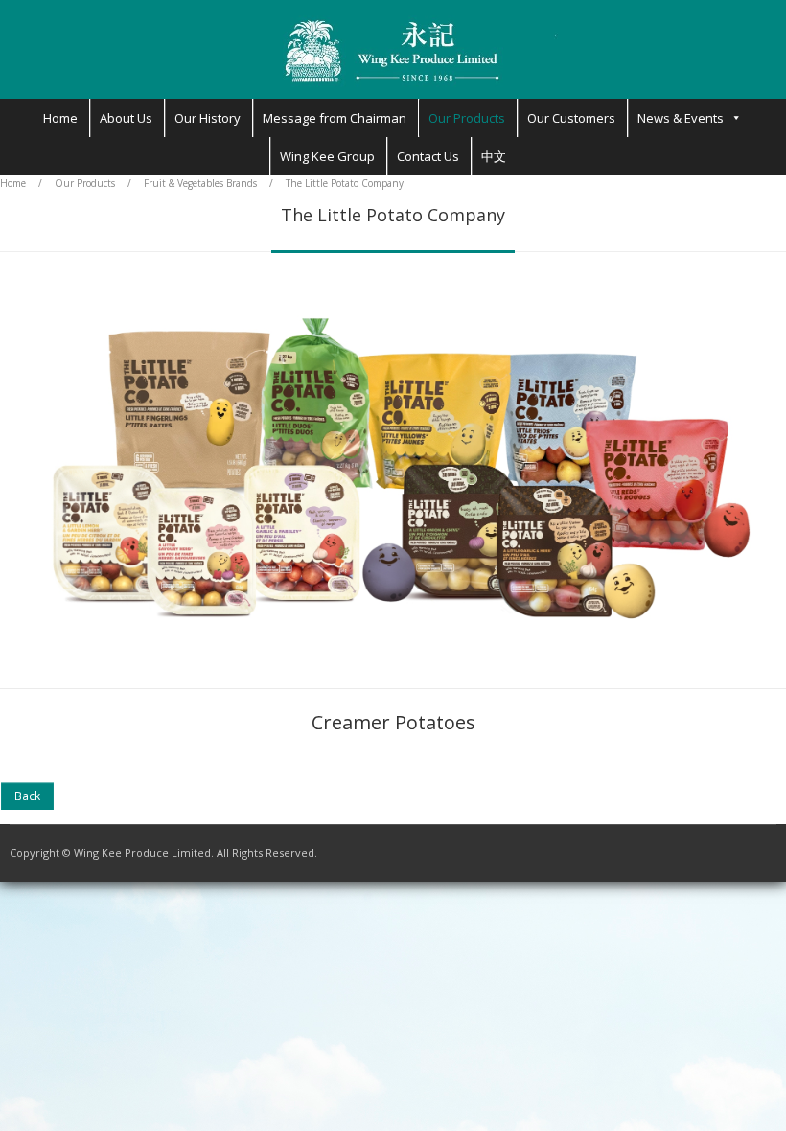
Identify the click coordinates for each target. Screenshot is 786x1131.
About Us (126, 118)
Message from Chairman (334, 118)
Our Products (466, 118)
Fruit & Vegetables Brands (200, 183)
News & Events (680, 118)
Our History (207, 118)
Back (27, 795)
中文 (493, 156)
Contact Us (428, 156)
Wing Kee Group (327, 156)
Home (60, 118)
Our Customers (571, 118)
